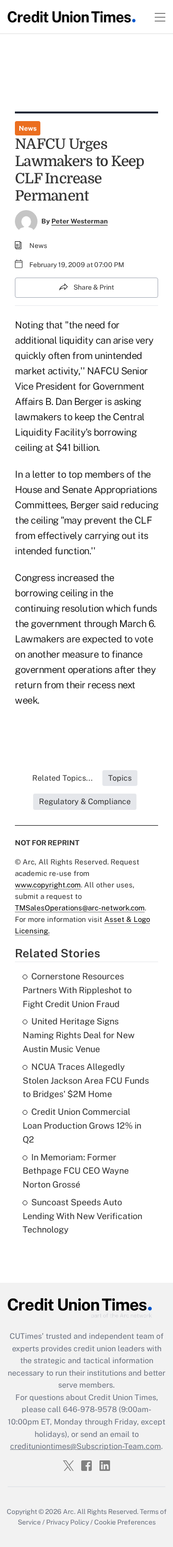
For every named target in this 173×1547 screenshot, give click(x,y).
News (28, 128)
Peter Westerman (79, 221)
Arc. (69, 1511)
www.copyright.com (48, 885)
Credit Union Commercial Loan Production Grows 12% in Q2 (82, 1125)
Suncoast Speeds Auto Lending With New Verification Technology (82, 1216)
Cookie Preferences (125, 1522)
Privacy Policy (67, 1522)
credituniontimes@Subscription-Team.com (85, 1446)
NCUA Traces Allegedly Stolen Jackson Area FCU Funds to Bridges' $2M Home (86, 1080)
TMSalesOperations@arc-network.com (80, 908)
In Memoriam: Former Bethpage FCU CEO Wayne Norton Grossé (76, 1171)
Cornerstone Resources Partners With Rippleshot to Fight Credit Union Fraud (77, 990)
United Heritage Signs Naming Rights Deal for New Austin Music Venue (79, 1035)
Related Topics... (62, 778)
